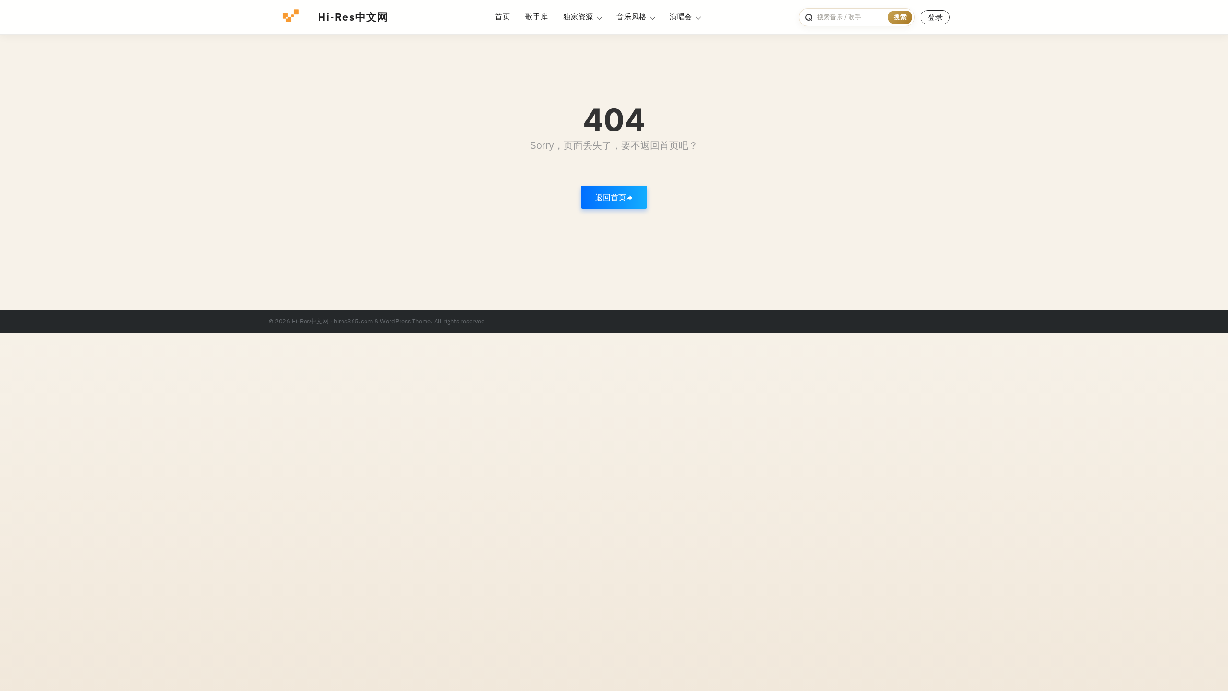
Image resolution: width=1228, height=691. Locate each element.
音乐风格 (631, 16)
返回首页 (610, 197)
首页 (502, 16)
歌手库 (536, 16)
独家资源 (578, 16)
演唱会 (681, 16)
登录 (935, 17)
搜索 (900, 17)
